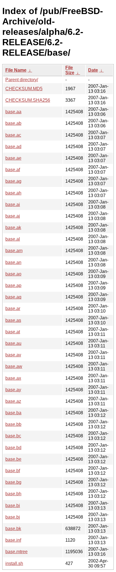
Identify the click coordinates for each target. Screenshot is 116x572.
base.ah (13, 193)
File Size (69, 70)
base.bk (13, 528)
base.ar (12, 308)
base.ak (13, 227)
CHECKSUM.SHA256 (27, 100)
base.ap (13, 285)
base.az (13, 401)
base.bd (13, 447)
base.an (13, 262)
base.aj (12, 216)
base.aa (13, 111)
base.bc (13, 435)
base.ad (13, 146)
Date (93, 70)
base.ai (12, 204)
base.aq (13, 297)
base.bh (13, 493)
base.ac (13, 135)
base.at (12, 331)
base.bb (13, 424)
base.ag (13, 181)
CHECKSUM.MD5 (24, 88)
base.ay (13, 389)
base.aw (13, 366)
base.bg (13, 482)
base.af (12, 169)
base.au (13, 343)
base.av (13, 354)
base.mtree (16, 551)
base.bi (12, 505)
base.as (13, 320)
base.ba (13, 412)
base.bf (12, 470)
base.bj (12, 517)
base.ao (13, 274)
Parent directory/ (21, 79)
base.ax (13, 378)
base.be (13, 459)
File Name (15, 70)
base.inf (13, 540)
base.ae (13, 158)
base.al (12, 239)
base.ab (13, 123)
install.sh (14, 563)
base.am (14, 250)
